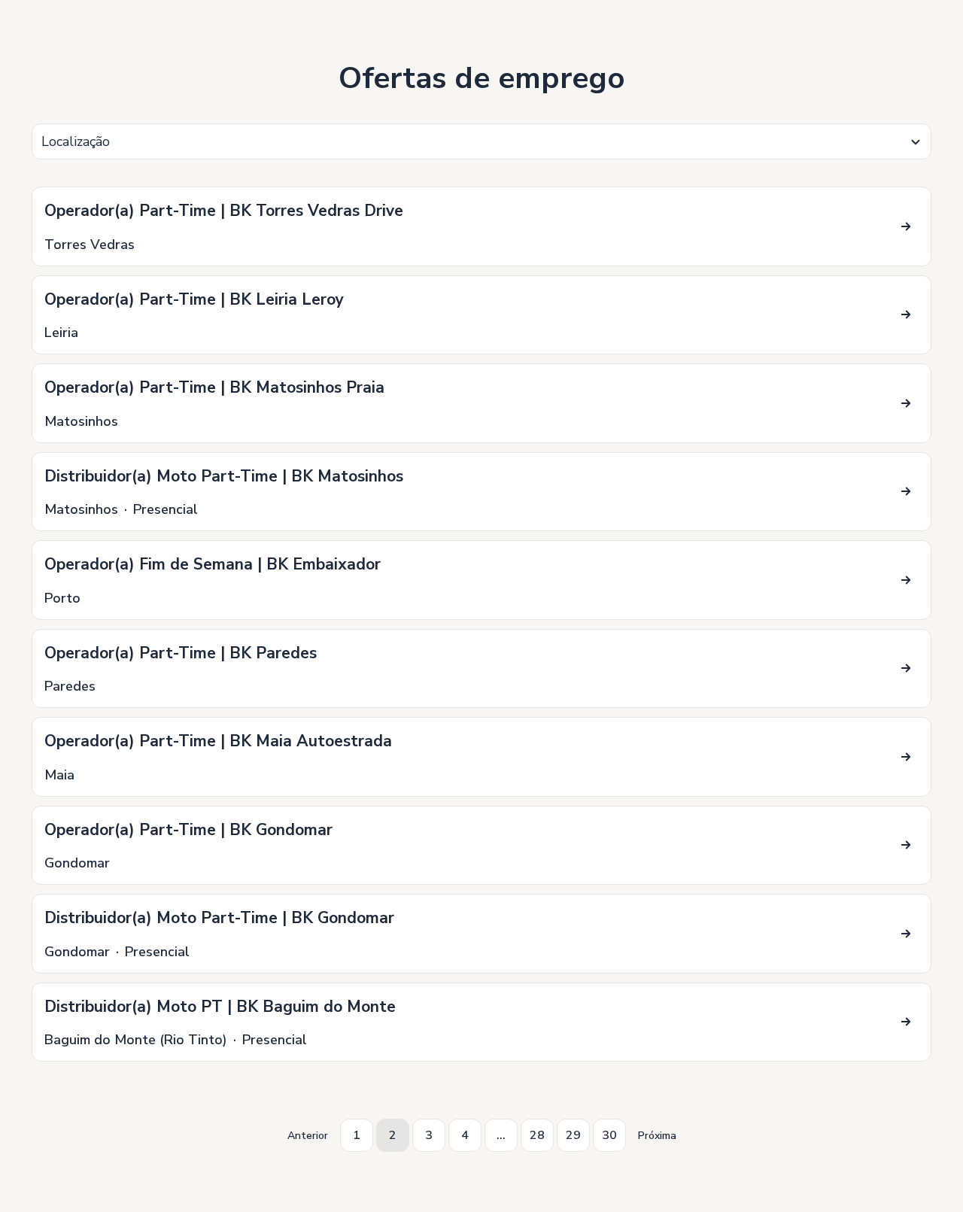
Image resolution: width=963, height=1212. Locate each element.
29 (573, 1135)
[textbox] (481, 141)
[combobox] (481, 141)
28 (537, 1135)
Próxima (657, 1135)
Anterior (307, 1135)
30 (609, 1135)
